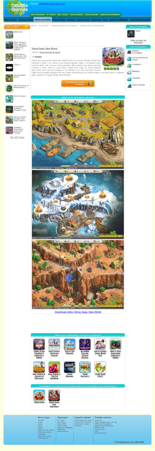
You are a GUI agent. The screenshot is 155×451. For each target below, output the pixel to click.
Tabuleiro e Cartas (25, 19)
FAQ (96, 431)
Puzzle (105, 19)
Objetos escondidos (110, 15)
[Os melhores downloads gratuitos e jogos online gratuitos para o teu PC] (17, 8)
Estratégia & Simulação (118, 19)
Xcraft (40, 422)
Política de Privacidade (103, 424)
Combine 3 (71, 19)
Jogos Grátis (76, 15)
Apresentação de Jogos (83, 420)
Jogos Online (91, 15)
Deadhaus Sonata (44, 432)
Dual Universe (43, 438)
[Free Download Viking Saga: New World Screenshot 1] (78, 134)
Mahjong (135, 71)
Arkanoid (136, 78)
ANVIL (40, 424)
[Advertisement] (77, 36)
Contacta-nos (100, 429)
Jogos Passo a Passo (83, 422)
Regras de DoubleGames (104, 426)
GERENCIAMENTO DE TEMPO (64, 26)
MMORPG (61, 429)
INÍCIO (33, 26)
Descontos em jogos (82, 424)
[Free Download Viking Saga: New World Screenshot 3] (78, 274)
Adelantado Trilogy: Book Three (52, 4)
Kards (40, 426)
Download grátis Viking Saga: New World (78, 312)
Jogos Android (138, 85)
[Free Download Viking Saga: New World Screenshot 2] (78, 204)
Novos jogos (44, 417)
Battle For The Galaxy (46, 430)
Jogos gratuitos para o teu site (106, 422)
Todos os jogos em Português (138, 41)
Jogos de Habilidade (64, 427)
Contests (78, 426)
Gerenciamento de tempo (140, 19)
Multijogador (38, 15)
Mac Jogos (63, 15)
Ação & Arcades (10, 19)
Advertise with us (101, 433)
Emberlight (42, 434)
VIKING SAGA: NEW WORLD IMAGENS (78, 98)
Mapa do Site (99, 427)
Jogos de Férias (59, 19)
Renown (41, 420)
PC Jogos (51, 15)
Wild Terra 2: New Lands (44, 437)
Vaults (40, 428)
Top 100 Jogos (17, 137)
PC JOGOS (43, 26)
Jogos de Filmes (83, 19)
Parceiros (98, 420)
